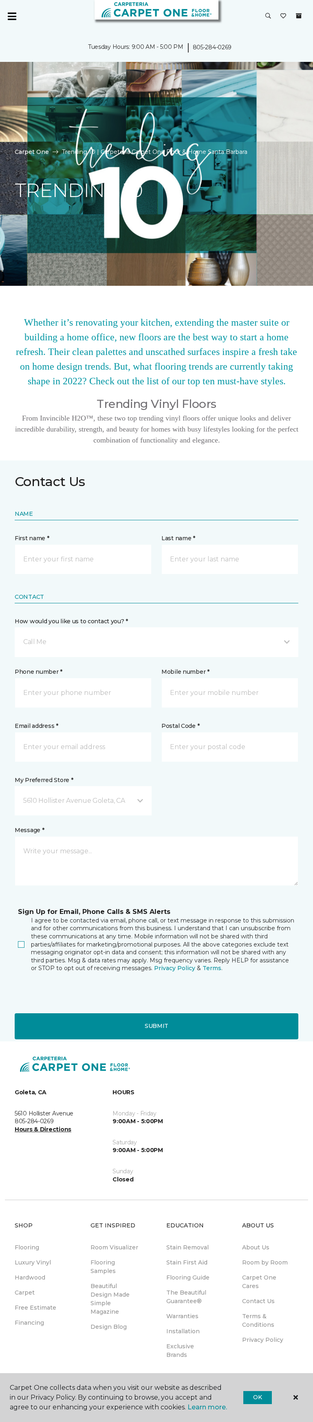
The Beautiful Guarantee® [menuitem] (186, 1297)
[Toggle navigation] (12, 16)
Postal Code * (180, 726)
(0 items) (299, 16)
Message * (29, 830)
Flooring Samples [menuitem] (103, 1267)
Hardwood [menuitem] (30, 1277)
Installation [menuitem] (183, 1331)
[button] (268, 16)
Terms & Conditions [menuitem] (258, 1320)
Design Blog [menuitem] (108, 1326)
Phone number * (38, 672)
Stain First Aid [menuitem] (186, 1262)
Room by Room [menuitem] (265, 1262)
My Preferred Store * (44, 780)
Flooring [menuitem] (27, 1247)
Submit (156, 1026)
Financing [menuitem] (29, 1322)
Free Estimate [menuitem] (35, 1307)
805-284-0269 (212, 47)
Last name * (178, 538)
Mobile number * (185, 672)
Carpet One (32, 152)
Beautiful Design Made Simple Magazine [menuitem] (110, 1298)
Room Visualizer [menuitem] (114, 1247)
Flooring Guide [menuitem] (187, 1277)
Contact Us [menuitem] (258, 1301)
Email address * (36, 726)
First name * (32, 538)
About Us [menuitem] (255, 1247)
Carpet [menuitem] (25, 1292)
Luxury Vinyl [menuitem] (33, 1262)
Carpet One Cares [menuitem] (259, 1282)
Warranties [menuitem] (182, 1316)
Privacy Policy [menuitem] (262, 1339)
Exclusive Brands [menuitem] (180, 1350)
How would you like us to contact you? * (71, 621)
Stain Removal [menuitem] (187, 1247)
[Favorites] (283, 16)
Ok (257, 1397)
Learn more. (207, 1407)
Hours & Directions (43, 1129)
